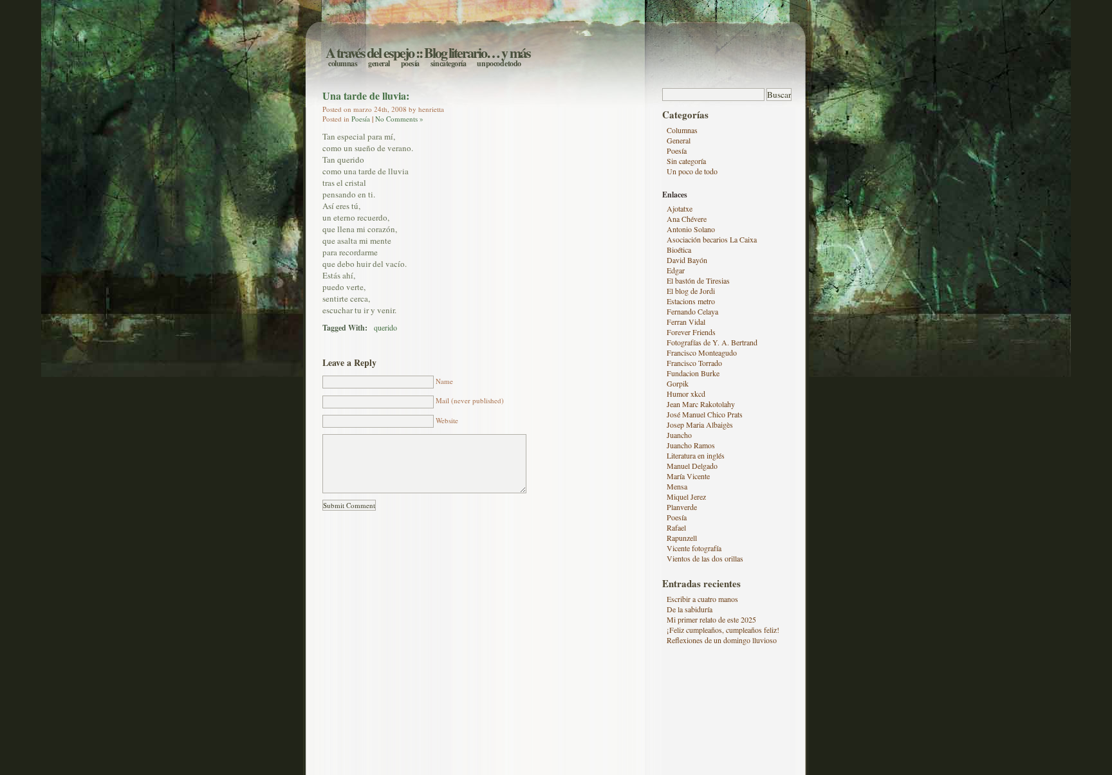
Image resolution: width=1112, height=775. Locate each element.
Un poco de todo (499, 63)
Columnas (342, 63)
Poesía (410, 63)
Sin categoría (449, 63)
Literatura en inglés (696, 455)
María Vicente (688, 476)
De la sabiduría (689, 609)
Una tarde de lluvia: (365, 95)
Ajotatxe (679, 208)
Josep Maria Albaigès (700, 424)
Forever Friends (691, 332)
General (379, 63)
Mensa (677, 486)
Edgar (676, 270)
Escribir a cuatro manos (702, 599)
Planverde (682, 507)
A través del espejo (370, 52)
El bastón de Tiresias (698, 280)
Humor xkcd (686, 393)
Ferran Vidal (686, 321)
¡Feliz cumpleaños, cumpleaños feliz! (723, 630)
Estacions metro (691, 301)
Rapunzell (682, 538)
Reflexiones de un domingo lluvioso (722, 640)
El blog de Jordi (691, 291)
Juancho (679, 435)
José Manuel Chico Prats (705, 414)
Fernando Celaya (692, 311)
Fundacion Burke (693, 373)
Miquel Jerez (686, 496)
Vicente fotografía (694, 548)
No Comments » (399, 118)
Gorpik (678, 383)
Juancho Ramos (691, 445)
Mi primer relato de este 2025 (711, 619)
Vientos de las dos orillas (705, 558)
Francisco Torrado (694, 363)
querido (385, 327)
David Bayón (687, 260)
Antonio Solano (691, 229)
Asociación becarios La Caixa (712, 239)
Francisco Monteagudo (702, 352)
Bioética (679, 249)
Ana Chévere (687, 219)
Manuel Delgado (692, 465)
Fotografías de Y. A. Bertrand (712, 342)
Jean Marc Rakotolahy (701, 404)
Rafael (676, 527)
